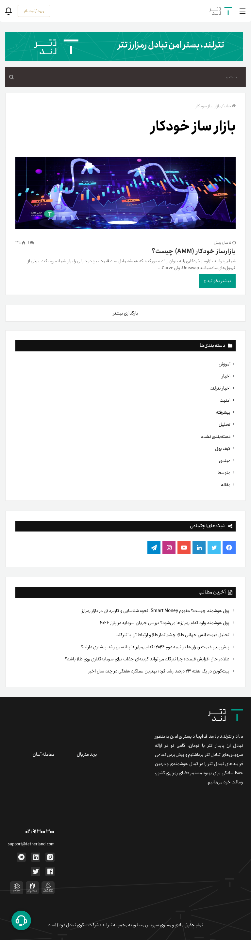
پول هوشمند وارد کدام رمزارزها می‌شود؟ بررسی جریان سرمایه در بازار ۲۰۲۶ (165, 622)
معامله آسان (44, 754)
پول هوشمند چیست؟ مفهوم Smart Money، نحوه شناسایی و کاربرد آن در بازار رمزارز (156, 610)
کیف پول (222, 448)
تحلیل (224, 424)
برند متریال (87, 754)
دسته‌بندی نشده (215, 436)
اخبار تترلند (220, 388)
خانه (227, 106)
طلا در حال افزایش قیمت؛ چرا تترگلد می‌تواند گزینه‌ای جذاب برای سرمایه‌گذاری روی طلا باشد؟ (147, 659)
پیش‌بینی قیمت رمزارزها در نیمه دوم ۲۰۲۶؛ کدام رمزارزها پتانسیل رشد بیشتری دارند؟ (155, 647)
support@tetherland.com (31, 844)
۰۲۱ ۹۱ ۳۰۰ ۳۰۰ (40, 832)
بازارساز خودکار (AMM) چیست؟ (194, 251)
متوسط (224, 472)
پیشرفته (223, 412)
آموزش (224, 364)
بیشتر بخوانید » (217, 281)
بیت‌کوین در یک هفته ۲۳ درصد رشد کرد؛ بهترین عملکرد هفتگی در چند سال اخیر (159, 671)
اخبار (226, 376)
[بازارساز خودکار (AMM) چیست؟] (125, 194)
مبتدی (224, 460)
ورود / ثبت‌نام (34, 11)
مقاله (225, 484)
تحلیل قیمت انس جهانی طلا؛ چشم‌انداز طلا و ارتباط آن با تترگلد (173, 635)
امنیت (225, 400)
